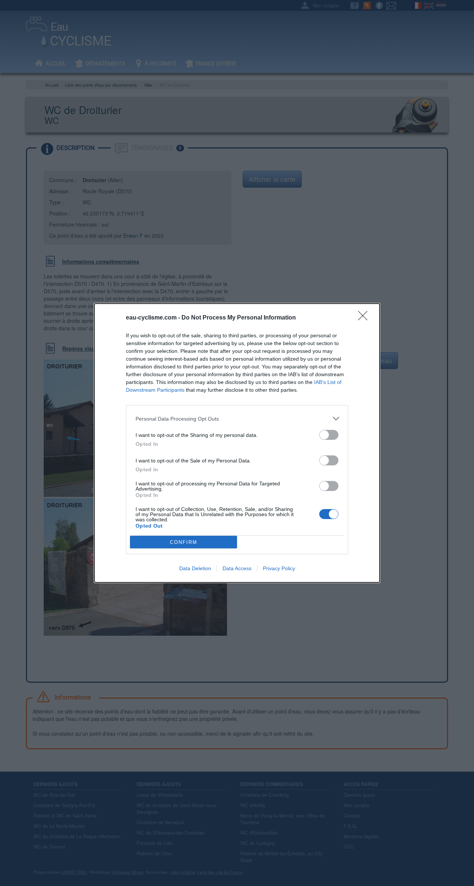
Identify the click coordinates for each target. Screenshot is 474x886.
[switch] (328, 435)
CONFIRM (183, 542)
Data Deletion (195, 568)
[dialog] (237, 443)
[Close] (365, 318)
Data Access (237, 568)
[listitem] (237, 418)
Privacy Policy (279, 568)
